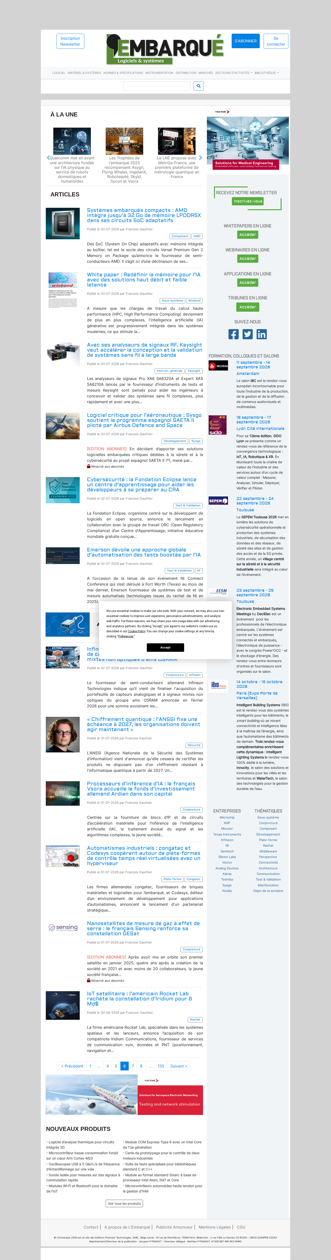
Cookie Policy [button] (136, 631)
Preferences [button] (126, 636)
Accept (165, 647)
